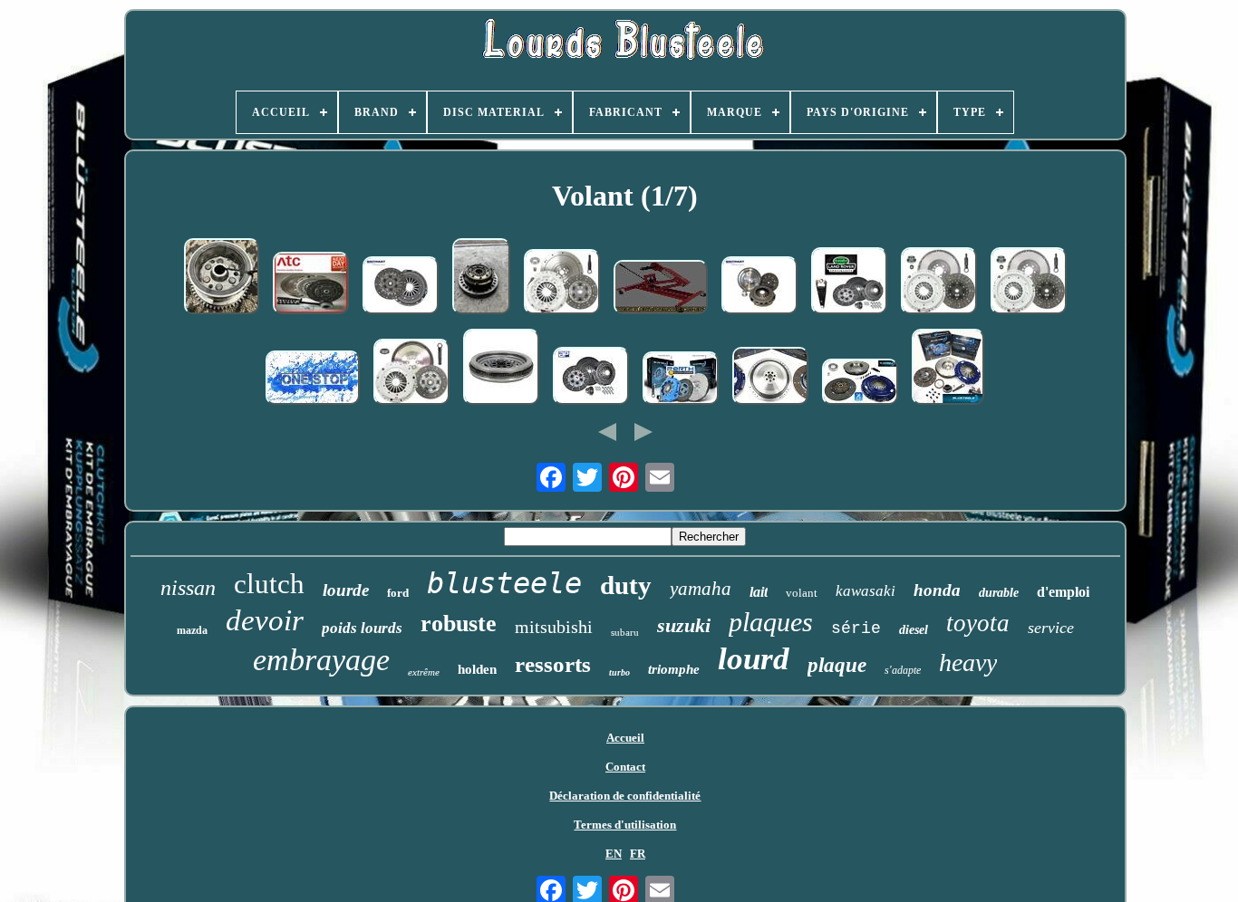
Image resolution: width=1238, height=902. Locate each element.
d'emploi (1063, 592)
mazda (192, 630)
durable (999, 593)
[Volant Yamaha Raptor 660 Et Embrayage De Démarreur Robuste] (222, 278)
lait (759, 592)
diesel (913, 630)
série (856, 628)
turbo (619, 672)
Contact (625, 766)
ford (398, 593)
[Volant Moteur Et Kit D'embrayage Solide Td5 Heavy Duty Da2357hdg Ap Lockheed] (590, 377)
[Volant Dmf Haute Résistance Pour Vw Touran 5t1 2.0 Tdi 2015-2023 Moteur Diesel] (501, 368)
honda (937, 590)
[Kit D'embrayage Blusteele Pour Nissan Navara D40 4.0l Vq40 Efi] (680, 380)
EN (613, 853)
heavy (968, 662)
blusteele (504, 583)
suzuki (684, 625)
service (1051, 628)
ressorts (553, 664)
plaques (771, 622)
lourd (753, 658)
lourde (346, 590)
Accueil (625, 737)
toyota (978, 623)
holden (477, 669)
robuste (459, 623)
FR (637, 853)
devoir (265, 620)
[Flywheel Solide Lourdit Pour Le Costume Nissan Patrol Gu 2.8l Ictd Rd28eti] (770, 377)
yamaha (700, 589)
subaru (625, 632)
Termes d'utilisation (625, 824)
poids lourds (362, 628)
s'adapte (903, 670)
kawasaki (865, 591)
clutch (269, 584)
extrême (424, 672)
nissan (188, 588)
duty (626, 585)
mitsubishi (554, 627)
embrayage (321, 659)
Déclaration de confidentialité (625, 795)
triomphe (674, 669)
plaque (837, 665)
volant (801, 593)
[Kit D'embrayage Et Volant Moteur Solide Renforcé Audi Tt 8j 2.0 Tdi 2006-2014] (310, 284)
